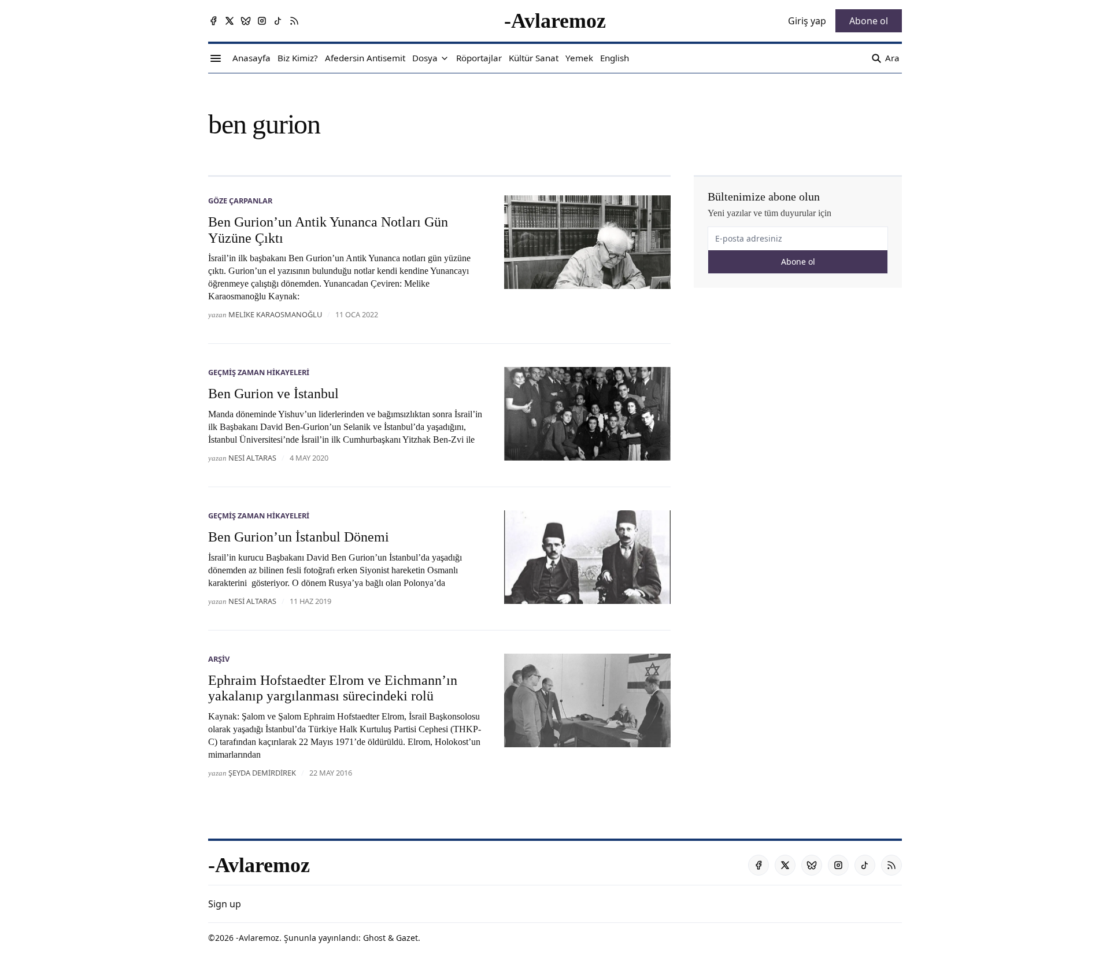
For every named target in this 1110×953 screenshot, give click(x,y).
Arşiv (219, 659)
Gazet (407, 937)
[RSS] (294, 21)
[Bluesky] (245, 21)
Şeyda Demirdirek (262, 772)
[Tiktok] (278, 21)
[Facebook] (213, 21)
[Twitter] (229, 21)
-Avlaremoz (257, 937)
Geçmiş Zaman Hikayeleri (258, 372)
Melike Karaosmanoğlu (275, 314)
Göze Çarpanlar (240, 200)
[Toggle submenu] (444, 58)
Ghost (374, 937)
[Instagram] (262, 21)
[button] (425, 58)
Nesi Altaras (252, 458)
